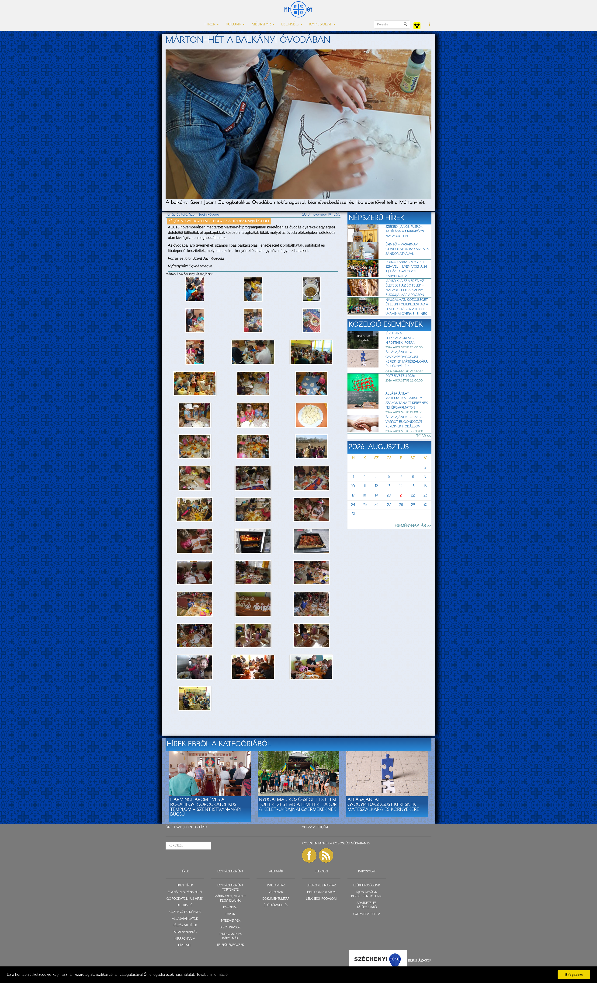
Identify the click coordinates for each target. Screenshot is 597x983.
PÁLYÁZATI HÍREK (185, 925)
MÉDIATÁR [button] (262, 24)
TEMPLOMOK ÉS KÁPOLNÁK (230, 936)
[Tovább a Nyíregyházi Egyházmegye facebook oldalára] (309, 855)
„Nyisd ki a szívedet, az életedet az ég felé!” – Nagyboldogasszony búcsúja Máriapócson (404, 288)
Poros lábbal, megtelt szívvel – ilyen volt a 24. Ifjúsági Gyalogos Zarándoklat (406, 269)
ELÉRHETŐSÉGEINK (366, 885)
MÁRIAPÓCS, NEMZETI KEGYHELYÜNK (230, 898)
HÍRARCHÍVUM (184, 939)
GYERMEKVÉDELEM (366, 914)
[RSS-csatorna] (326, 855)
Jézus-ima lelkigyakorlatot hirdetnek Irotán (400, 338)
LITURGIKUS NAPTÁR (321, 885)
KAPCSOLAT (366, 871)
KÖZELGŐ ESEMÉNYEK (185, 912)
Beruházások (419, 960)
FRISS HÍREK (185, 885)
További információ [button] (212, 974)
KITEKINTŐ (184, 905)
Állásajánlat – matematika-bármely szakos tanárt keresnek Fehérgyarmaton (406, 400)
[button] (429, 25)
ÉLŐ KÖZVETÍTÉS (276, 905)
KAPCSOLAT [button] (321, 24)
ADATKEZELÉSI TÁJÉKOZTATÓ (367, 905)
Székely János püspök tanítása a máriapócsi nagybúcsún (404, 231)
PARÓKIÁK (230, 907)
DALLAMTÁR (276, 885)
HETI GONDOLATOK (321, 892)
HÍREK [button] (210, 24)
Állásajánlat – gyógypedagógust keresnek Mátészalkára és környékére (406, 359)
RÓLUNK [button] (234, 24)
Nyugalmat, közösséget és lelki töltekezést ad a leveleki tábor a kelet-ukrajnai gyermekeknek (406, 306)
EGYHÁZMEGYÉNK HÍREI (185, 892)
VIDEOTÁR (276, 892)
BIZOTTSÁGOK (230, 927)
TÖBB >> (423, 436)
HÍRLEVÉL (184, 945)
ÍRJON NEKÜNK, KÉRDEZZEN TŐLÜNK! (366, 894)
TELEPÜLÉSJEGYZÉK (230, 945)
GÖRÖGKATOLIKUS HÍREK (185, 899)
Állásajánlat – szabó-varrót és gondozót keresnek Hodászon (405, 422)
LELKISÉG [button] (290, 24)
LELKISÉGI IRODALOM (321, 899)
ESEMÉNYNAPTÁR (185, 932)
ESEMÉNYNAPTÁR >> (413, 525)
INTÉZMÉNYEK (230, 921)
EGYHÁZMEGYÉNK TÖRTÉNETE (230, 887)
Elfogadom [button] (574, 974)
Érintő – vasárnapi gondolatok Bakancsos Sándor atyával (407, 249)
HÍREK (203, 827)
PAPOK (230, 914)
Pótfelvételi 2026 (400, 376)
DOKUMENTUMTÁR (275, 899)
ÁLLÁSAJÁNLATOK (185, 919)
